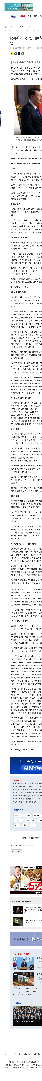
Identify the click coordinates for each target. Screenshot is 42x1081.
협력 (32, 825)
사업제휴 (27, 1054)
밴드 (22, 53)
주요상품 (17, 1054)
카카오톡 (12, 53)
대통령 (27, 815)
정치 (36, 16)
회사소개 (7, 1054)
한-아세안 (30, 820)
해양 (17, 825)
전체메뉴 (6, 16)
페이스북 (15, 53)
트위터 (19, 53)
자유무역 (18, 820)
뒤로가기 (17, 851)
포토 (29, 16)
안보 (25, 825)
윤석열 (17, 815)
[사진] (23, 963)
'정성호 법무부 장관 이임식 (24, 1021)
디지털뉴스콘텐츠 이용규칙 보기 (25, 845)
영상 (20, 16)
